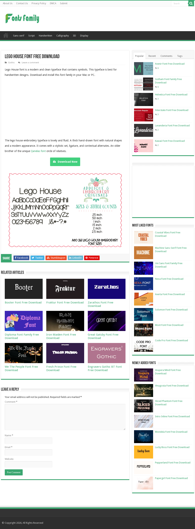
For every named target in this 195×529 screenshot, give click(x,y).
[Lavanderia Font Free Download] (143, 130)
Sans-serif (18, 35)
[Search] (191, 3)
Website (9, 459)
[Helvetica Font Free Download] (143, 99)
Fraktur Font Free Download (65, 302)
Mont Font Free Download (169, 325)
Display (84, 35)
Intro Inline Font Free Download (172, 416)
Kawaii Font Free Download (170, 140)
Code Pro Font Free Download (171, 340)
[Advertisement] (122, 18)
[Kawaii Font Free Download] (143, 145)
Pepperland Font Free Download (172, 462)
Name (9, 435)
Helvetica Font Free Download (171, 94)
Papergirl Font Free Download (171, 478)
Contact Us (22, 3)
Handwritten (45, 35)
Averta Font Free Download (170, 294)
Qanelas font (38, 151)
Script (31, 35)
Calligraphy (62, 35)
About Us (7, 3)
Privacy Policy (39, 3)
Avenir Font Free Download (170, 63)
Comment (11, 401)
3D (74, 35)
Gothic (11, 62)
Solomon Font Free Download (171, 309)
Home (6, 35)
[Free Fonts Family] (23, 17)
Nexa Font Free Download (169, 278)
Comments (166, 56)
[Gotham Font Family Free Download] (143, 84)
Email (8, 447)
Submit (63, 3)
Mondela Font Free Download (171, 431)
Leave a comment (30, 62)
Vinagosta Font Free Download (172, 385)
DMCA (53, 3)
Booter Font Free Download (23, 302)
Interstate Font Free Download (171, 110)
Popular (139, 56)
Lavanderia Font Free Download (172, 125)
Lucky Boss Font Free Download (172, 447)
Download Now (67, 161)
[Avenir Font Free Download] (143, 68)
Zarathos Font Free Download (100, 304)
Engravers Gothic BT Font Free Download (105, 368)
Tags (179, 56)
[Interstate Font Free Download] (143, 114)
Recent (152, 56)
